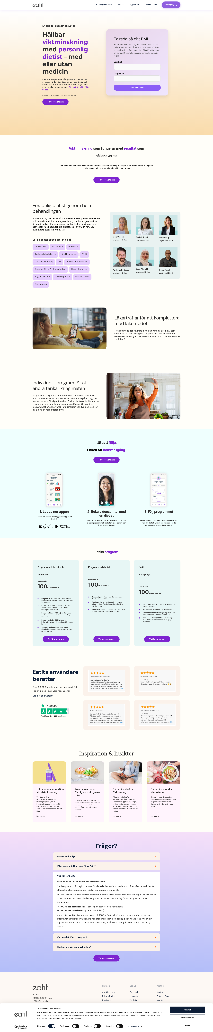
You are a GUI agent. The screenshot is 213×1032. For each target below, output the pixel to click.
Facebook (134, 992)
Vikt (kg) (118, 62)
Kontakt (160, 992)
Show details (133, 1026)
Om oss (120, 4)
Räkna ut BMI (137, 87)
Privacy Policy (108, 996)
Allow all (187, 1010)
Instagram (134, 996)
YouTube (133, 1000)
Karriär (160, 1000)
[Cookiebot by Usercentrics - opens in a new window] (21, 1027)
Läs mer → (40, 816)
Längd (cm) (119, 73)
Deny (187, 1025)
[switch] (75, 1026)
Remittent (106, 1000)
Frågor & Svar (134, 4)
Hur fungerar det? (103, 4)
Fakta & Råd (151, 4)
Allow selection (187, 1018)
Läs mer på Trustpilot (43, 695)
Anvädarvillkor (108, 992)
